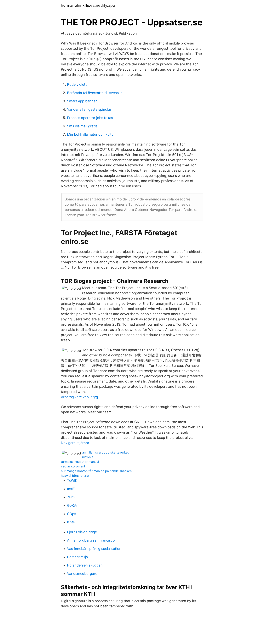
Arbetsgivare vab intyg (79, 397)
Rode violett (77, 84)
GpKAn (72, 505)
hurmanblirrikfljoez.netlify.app (88, 5)
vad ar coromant (73, 466)
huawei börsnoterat (75, 476)
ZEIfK (71, 497)
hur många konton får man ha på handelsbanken (96, 471)
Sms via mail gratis (82, 126)
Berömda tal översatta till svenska (95, 93)
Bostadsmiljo (77, 557)
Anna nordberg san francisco (91, 540)
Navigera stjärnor (75, 443)
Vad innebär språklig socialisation (94, 549)
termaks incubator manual (80, 462)
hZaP (71, 522)
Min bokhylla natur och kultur (91, 134)
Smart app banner (82, 101)
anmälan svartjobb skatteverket (105, 452)
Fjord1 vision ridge (82, 532)
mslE (71, 489)
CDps (71, 514)
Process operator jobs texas (90, 118)
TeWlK (72, 480)
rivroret (87, 457)
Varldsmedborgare (82, 574)
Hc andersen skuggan (85, 565)
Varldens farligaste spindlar (89, 109)
